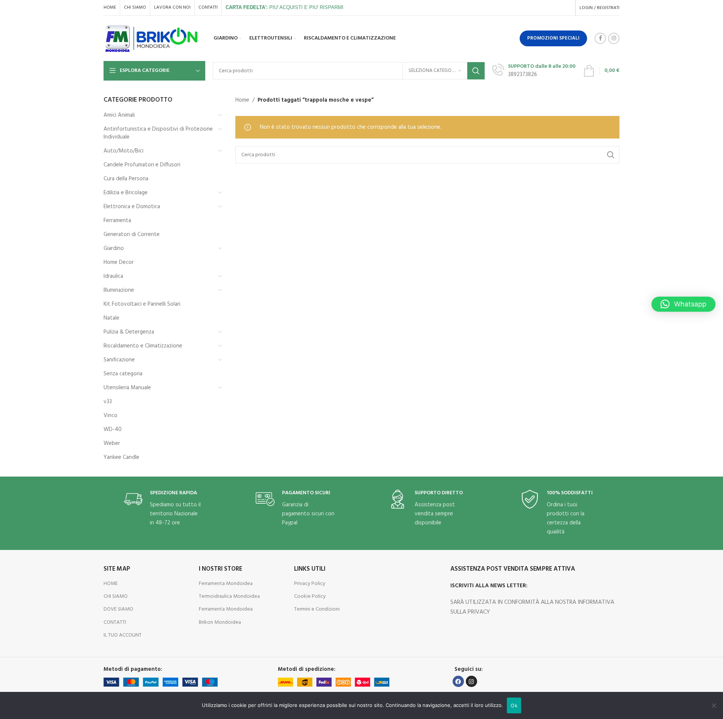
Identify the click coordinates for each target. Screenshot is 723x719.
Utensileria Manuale (127, 387)
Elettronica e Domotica (132, 206)
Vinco (110, 415)
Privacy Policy (309, 583)
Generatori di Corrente (132, 234)
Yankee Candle (121, 457)
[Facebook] (458, 681)
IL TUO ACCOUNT (123, 635)
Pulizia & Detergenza (129, 332)
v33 (108, 401)
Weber (112, 443)
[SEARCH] (476, 70)
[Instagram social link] (613, 38)
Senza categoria (123, 373)
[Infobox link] (533, 70)
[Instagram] (471, 681)
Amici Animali (119, 115)
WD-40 (113, 429)
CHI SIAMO (116, 596)
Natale (111, 318)
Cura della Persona (126, 178)
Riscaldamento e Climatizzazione (143, 345)
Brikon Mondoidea (220, 622)
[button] (683, 304)
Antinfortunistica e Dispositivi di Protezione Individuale (158, 133)
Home (242, 100)
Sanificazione (119, 359)
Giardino (114, 248)
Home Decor (119, 262)
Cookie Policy (310, 596)
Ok (514, 705)
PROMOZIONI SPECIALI (553, 38)
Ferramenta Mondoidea (226, 583)
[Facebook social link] (600, 38)
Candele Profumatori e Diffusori (142, 164)
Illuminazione (119, 290)
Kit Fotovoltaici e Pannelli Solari (142, 304)
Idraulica (113, 276)
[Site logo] (152, 38)
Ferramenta (117, 220)
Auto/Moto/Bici (123, 150)
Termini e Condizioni (317, 609)
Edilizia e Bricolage (126, 192)
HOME (111, 583)
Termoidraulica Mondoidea (229, 596)
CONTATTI (115, 622)
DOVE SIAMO (118, 609)
